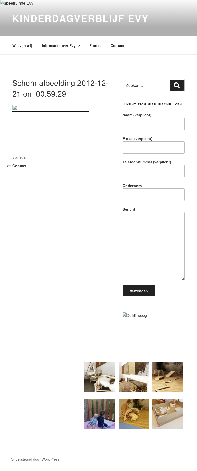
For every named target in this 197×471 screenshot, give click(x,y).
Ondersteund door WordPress (35, 459)
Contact (117, 45)
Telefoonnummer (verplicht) (147, 161)
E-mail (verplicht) (137, 138)
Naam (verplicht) (137, 114)
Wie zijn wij (22, 45)
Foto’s (95, 45)
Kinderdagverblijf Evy (80, 18)
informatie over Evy (59, 45)
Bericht (129, 209)
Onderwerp (132, 185)
